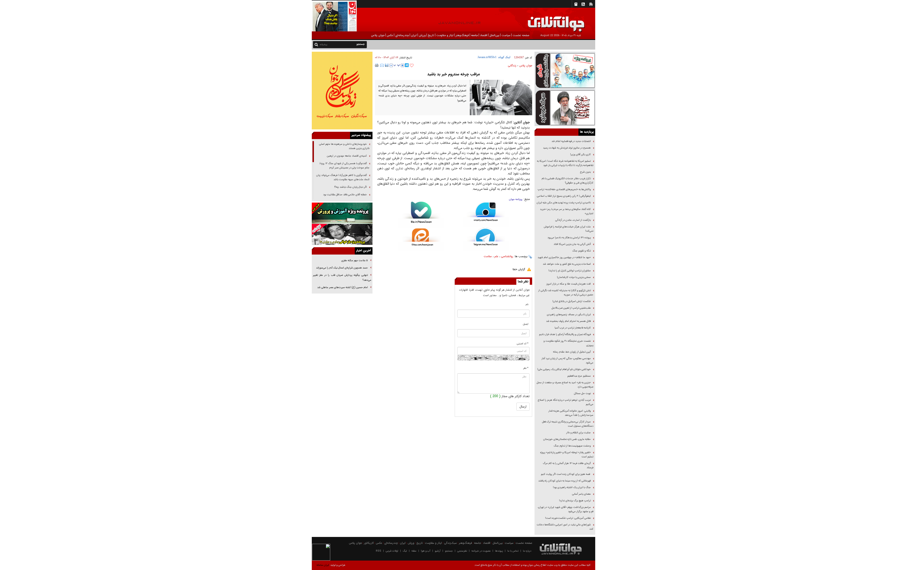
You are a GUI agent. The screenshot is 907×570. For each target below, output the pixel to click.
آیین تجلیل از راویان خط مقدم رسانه (572, 352)
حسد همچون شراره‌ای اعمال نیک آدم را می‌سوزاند (342, 268)
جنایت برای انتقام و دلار (578, 433)
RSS (378, 551)
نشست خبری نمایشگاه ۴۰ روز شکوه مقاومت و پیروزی (568, 343)
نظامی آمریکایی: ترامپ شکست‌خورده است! (568, 518)
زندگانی (512, 65)
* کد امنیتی (522, 344)
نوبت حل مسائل (582, 393)
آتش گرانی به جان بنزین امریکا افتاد (572, 244)
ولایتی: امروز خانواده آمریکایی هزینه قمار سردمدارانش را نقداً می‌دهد (570, 413)
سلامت (488, 256)
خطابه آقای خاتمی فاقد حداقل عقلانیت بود (345, 195)
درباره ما (527, 551)
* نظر (525, 368)
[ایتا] (421, 239)
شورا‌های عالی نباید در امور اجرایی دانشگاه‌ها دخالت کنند (565, 527)
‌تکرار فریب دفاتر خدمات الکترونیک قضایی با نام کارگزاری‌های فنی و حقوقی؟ (567, 181)
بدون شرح (585, 172)
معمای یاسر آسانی (581, 494)
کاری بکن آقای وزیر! (580, 155)
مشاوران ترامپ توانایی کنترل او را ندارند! (569, 271)
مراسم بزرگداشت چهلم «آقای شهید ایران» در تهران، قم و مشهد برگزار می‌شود (565, 509)
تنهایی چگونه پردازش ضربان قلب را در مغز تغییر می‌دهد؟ (342, 277)
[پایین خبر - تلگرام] (486, 239)
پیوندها (499, 551)
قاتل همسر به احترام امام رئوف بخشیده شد (568, 321)
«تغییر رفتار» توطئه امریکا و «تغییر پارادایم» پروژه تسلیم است (566, 455)
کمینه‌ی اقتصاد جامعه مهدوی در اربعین (346, 156)
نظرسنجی (462, 551)
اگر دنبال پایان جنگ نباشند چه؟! (350, 187)
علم (496, 256)
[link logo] (853, 20)
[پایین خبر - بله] (421, 215)
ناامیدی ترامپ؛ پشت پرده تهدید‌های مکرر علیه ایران (564, 203)
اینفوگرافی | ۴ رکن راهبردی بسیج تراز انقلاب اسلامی (564, 196)
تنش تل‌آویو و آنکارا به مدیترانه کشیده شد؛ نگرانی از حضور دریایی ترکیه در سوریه (565, 293)
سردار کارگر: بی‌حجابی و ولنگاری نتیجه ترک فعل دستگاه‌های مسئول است (567, 424)
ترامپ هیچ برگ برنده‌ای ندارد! (575, 501)
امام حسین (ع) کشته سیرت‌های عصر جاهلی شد (342, 287)
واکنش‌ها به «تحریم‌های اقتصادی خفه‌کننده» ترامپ (564, 189)
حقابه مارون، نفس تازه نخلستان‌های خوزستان (567, 439)
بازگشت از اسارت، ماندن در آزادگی (573, 220)
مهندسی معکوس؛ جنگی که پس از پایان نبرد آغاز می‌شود (567, 361)
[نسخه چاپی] (377, 65)
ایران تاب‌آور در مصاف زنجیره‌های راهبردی (569, 315)
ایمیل (525, 324)
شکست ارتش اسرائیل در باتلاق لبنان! (571, 301)
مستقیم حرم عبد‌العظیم (579, 376)
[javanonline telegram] (407, 65)
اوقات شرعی (392, 551)
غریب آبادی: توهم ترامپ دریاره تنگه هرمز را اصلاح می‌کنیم (565, 402)
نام (527, 304)
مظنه (413, 551)
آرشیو (438, 551)
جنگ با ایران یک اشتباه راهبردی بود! (572, 487)
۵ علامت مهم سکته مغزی (354, 261)
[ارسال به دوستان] (382, 65)
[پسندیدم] (412, 66)
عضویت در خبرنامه (481, 551)
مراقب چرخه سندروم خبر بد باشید (453, 74)
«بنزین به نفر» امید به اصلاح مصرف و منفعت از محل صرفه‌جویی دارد (565, 385)
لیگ (405, 551)
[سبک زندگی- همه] (342, 90)
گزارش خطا (519, 269)
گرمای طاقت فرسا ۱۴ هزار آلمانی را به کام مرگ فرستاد (568, 465)
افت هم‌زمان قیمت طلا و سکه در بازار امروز (568, 284)
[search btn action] (316, 44)
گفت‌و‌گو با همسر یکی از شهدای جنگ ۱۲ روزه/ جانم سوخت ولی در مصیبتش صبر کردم (344, 166)
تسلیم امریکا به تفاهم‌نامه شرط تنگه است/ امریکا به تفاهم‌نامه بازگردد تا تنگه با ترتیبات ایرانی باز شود (565, 163)
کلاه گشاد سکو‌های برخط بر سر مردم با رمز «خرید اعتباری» (566, 211)
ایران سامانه (323, 565)
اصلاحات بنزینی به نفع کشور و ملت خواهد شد (567, 264)
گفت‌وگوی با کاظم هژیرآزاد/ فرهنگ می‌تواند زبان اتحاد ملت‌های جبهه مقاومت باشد (342, 177)
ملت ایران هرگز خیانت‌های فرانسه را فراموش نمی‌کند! (568, 229)
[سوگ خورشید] (565, 107)
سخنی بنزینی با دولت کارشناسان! (574, 277)
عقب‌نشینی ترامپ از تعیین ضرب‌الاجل (571, 308)
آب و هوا (425, 551)
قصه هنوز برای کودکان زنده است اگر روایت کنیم (565, 474)
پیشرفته (323, 44)
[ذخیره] (386, 65)
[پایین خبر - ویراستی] (486, 214)
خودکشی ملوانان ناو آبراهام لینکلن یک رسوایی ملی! (564, 369)
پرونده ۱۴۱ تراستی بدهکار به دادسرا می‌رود (569, 238)
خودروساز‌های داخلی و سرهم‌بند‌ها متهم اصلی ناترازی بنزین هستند (344, 146)
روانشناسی (507, 256)
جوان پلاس (525, 65)
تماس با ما (512, 551)
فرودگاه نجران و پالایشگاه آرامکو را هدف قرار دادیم (565, 334)
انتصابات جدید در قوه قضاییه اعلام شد (571, 141)
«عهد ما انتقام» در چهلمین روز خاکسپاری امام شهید (564, 257)
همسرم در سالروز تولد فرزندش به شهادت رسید (567, 148)
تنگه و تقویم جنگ (581, 251)
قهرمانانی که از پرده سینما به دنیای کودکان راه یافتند (564, 481)
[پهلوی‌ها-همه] (342, 234)
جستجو (449, 551)
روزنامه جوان (515, 199)
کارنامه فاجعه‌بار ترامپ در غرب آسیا (573, 328)
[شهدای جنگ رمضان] (565, 70)
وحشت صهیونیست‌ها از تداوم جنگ (572, 446)
